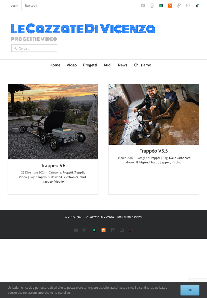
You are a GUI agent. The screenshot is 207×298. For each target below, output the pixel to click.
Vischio (59, 181)
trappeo (47, 181)
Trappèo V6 (53, 165)
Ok (190, 290)
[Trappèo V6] (53, 121)
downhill (57, 177)
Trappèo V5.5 (154, 151)
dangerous (42, 177)
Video (23, 177)
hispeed (144, 162)
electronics (71, 177)
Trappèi (79, 172)
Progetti (68, 172)
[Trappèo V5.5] (154, 114)
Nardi (83, 177)
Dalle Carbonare (179, 158)
